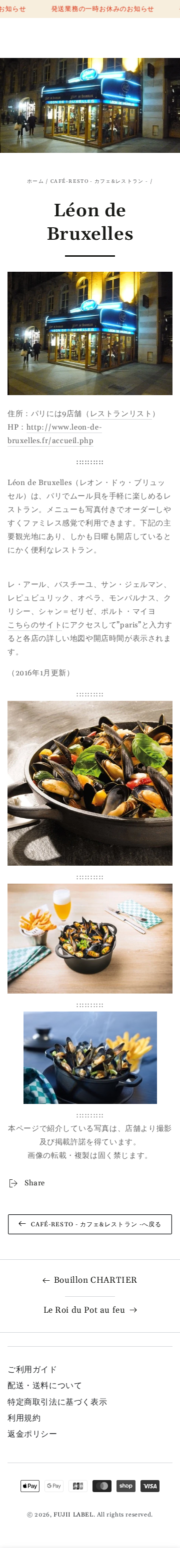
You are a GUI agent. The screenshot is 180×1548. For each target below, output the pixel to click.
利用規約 (24, 1418)
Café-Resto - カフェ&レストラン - (99, 181)
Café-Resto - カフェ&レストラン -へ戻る (96, 1224)
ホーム (35, 181)
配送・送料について (45, 1386)
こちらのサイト (35, 625)
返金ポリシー (33, 1434)
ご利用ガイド (33, 1370)
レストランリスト (121, 414)
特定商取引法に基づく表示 (57, 1402)
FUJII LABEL (74, 1515)
